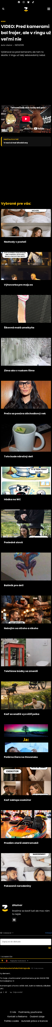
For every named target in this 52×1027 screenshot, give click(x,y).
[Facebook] (19, 2)
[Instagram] (24, 2)
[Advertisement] (26, 173)
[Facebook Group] (28, 2)
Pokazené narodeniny (17, 886)
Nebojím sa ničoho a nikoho (21, 628)
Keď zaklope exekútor (17, 800)
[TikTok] (33, 2)
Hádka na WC (12, 499)
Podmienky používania (30, 1012)
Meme (3, 21)
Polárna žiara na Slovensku (21, 757)
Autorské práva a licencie (34, 1021)
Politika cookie (11, 1021)
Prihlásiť (48, 933)
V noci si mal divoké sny (16, 142)
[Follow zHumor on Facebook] (14, 920)
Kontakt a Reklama (17, 1016)
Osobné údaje (37, 1016)
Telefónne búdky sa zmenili (21, 671)
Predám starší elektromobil (21, 843)
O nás (13, 1012)
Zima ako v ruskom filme (19, 370)
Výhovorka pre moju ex (18, 284)
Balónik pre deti (13, 585)
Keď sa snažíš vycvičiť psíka (21, 714)
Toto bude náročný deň (18, 456)
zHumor (9, 45)
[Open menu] (49, 9)
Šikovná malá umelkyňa (19, 327)
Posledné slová (13, 542)
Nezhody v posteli (15, 241)
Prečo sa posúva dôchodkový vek (25, 413)
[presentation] (26, 223)
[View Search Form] (2, 9)
